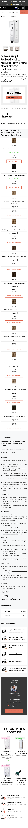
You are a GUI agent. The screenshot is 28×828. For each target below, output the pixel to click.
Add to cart (13, 161)
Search (23, 12)
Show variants (13, 97)
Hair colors (14, 16)
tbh (25, 123)
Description (7, 438)
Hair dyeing (6, 16)
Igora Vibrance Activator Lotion (15, 533)
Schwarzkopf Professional (19, 108)
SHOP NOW (16, 4)
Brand (4, 123)
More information (6, 81)
